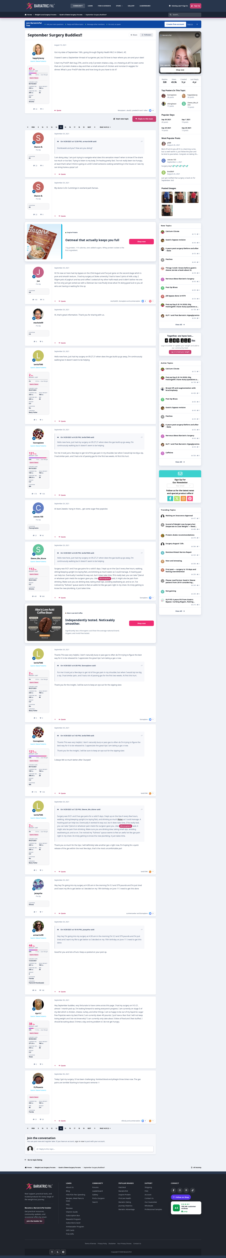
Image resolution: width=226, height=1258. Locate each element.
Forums (95, 1187)
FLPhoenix (38, 1087)
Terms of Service (90, 1244)
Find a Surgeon (98, 1198)
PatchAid (122, 1187)
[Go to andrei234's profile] (162, 525)
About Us (70, 1187)
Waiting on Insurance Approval (179, 515)
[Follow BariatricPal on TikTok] (192, 1190)
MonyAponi (122, 110)
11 (47, 127)
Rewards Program (73, 1219)
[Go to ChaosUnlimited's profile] (162, 389)
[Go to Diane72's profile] (162, 453)
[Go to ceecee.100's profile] (38, 508)
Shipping (148, 1187)
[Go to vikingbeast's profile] (163, 104)
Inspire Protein (125, 1194)
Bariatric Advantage (127, 1209)
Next (89, 127)
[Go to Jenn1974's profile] (162, 240)
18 (79, 127)
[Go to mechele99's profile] (38, 314)
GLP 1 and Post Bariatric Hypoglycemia (182, 315)
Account (148, 1194)
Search (95, 1202)
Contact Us (149, 1198)
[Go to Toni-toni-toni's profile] (162, 288)
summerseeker (135, 301)
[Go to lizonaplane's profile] (38, 434)
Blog (68, 1191)
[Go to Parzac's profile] (162, 561)
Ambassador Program (75, 1226)
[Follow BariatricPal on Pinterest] (186, 1190)
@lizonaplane (104, 578)
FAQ (68, 1204)
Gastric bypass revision (176, 240)
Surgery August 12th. (175, 543)
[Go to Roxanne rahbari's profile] (162, 260)
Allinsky (124, 1121)
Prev (33, 127)
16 (70, 127)
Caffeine (169, 452)
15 (65, 127)
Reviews (69, 1208)
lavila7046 (38, 364)
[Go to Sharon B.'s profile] (38, 138)
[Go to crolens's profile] (162, 279)
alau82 (129, 110)
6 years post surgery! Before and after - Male (182, 249)
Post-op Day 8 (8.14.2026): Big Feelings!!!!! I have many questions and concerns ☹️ (182, 306)
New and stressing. (174, 560)
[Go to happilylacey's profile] (38, 49)
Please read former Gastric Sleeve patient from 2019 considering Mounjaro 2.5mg (180, 582)
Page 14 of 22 (104, 127)
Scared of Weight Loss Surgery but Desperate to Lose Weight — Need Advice (180, 526)
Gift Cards (70, 1230)
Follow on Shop (182, 1197)
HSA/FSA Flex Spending (75, 1194)
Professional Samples (153, 1209)
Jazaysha (38, 893)
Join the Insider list (34, 1221)
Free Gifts (70, 1234)
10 (42, 127)
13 (56, 127)
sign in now (79, 1141)
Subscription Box (73, 1215)
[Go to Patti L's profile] (162, 296)
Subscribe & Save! (73, 1223)
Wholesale (149, 1205)
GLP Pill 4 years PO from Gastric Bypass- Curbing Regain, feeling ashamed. (179, 601)
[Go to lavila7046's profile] (38, 355)
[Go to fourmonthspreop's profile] (162, 600)
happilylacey (38, 58)
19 (83, 127)
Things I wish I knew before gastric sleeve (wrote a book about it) (181, 269)
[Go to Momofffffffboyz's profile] (162, 535)
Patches (169, 259)
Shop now (141, 241)
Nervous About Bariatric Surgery (180, 278)
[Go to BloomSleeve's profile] (162, 268)
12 (51, 127)
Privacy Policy (102, 1244)
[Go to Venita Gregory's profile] (162, 591)
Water (120, 819)
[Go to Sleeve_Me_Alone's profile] (38, 549)
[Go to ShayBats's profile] (162, 553)
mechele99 (114, 301)
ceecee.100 (38, 517)
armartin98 (87, 141)
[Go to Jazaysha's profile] (38, 884)
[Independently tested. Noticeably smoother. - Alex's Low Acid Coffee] (44, 623)
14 (60, 127)
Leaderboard (97, 1191)
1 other (145, 110)
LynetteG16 (135, 110)
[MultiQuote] (55, 174)
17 (74, 127)
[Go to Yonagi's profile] (162, 570)
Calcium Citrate (172, 231)
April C (38, 1013)
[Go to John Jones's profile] (162, 581)
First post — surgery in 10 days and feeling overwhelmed (181, 570)
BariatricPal (123, 1191)
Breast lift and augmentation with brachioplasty (181, 389)
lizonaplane (123, 301)
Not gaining (171, 591)
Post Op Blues (172, 287)
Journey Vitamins (125, 1205)
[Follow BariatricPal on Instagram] (179, 1190)
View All (178, 324)
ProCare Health (125, 1198)
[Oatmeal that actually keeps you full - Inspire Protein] (44, 241)
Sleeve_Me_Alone (38, 558)
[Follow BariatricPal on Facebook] (173, 1190)
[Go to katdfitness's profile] (162, 316)
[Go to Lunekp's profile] (162, 249)
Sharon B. (38, 147)
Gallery (95, 1194)
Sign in (190, 24)
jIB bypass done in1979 (176, 296)
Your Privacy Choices (124, 1244)
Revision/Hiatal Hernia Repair (179, 552)
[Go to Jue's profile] (38, 272)
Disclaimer (112, 1244)
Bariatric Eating (125, 1202)
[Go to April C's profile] (38, 1004)
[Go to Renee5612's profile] (162, 232)
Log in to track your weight (180, 352)
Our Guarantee (151, 1202)
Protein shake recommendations (180, 535)
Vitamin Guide (72, 1212)
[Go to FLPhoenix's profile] (38, 1078)
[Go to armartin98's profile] (38, 926)
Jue (38, 281)
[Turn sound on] (197, 35)
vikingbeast (171, 104)
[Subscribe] (189, 485)
